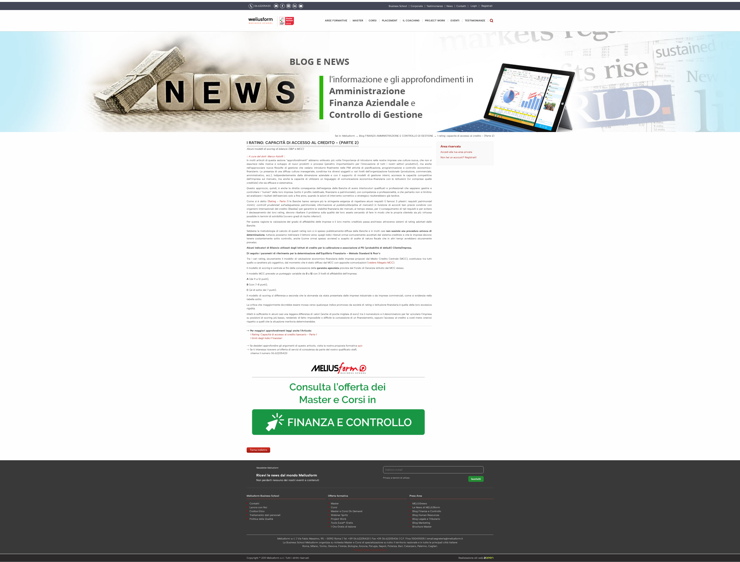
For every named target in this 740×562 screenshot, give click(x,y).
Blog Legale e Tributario (426, 518)
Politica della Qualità (261, 518)
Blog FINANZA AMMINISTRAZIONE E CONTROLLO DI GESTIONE (396, 135)
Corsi (373, 20)
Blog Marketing (421, 522)
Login (474, 5)
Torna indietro (258, 450)
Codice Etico (257, 511)
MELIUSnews (419, 503)
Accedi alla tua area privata (456, 152)
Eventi (455, 20)
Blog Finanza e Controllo (426, 511)
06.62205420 (262, 5)
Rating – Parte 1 (278, 201)
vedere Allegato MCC (380, 262)
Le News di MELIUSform (426, 507)
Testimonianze (434, 6)
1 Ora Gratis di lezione (343, 526)
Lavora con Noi (258, 507)
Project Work (338, 518)
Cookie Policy (379, 550)
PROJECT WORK (435, 20)
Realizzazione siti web (471, 557)
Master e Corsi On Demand (346, 511)
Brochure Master (422, 526)
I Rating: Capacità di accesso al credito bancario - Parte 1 (284, 334)
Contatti (461, 6)
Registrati (486, 5)
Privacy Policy (362, 550)
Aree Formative (336, 20)
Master (358, 20)
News (450, 6)
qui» (360, 345)
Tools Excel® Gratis (342, 522)
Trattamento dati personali (265, 515)
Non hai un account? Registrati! (458, 157)
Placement (389, 20)
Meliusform (348, 135)
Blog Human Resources (425, 515)
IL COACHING (411, 20)
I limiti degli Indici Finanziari (266, 338)
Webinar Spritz (339, 515)
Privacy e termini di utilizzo (396, 478)
